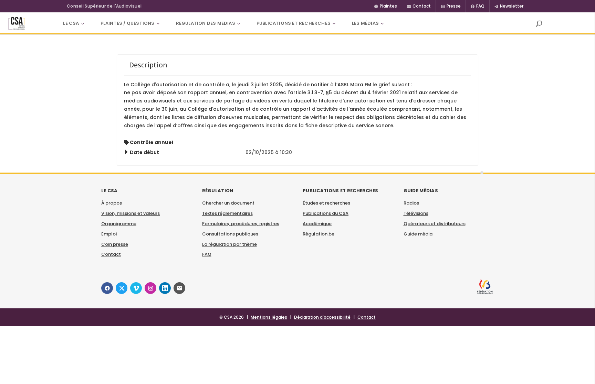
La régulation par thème (229, 244)
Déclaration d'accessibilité (322, 317)
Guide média (418, 234)
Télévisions (416, 213)
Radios (411, 203)
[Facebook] (107, 288)
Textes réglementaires (227, 213)
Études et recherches (326, 203)
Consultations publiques (230, 234)
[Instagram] (150, 288)
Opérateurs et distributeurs (435, 223)
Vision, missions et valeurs (130, 213)
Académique (317, 223)
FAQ (206, 254)
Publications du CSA (325, 213)
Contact (111, 254)
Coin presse (114, 244)
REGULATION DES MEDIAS (205, 23)
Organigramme (118, 223)
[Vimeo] (136, 288)
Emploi (109, 234)
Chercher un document (228, 203)
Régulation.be (318, 234)
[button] (539, 23)
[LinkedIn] (165, 288)
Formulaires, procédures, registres (240, 223)
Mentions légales (269, 317)
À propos (111, 203)
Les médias (365, 23)
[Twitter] (121, 288)
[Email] (179, 288)
